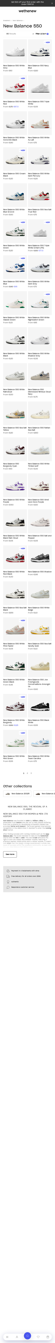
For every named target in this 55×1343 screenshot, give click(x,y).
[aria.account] (17, 1337)
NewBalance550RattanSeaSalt (39, 429)
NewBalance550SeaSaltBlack (15, 609)
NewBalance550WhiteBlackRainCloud (14, 537)
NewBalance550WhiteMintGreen (14, 757)
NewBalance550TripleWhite (38, 103)
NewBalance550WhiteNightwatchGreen (39, 319)
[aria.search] (27, 1335)
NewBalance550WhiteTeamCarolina (39, 757)
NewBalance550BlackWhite (38, 721)
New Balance (18, 20)
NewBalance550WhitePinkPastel (14, 645)
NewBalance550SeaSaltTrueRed (39, 211)
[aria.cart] (47, 1337)
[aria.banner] (52, 3)
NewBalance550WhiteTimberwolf (39, 465)
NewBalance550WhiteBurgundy (14, 721)
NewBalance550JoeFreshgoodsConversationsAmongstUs (39, 683)
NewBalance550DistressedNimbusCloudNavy (39, 392)
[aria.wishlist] (38, 1337)
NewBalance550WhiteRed (14, 103)
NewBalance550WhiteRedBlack (14, 573)
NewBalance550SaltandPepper (40, 537)
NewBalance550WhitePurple (14, 501)
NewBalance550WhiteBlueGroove (14, 211)
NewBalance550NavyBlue (38, 67)
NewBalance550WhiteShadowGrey (39, 355)
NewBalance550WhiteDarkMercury (39, 175)
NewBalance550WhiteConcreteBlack (14, 139)
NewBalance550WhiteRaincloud (14, 391)
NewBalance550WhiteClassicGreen (14, 319)
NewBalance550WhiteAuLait (39, 139)
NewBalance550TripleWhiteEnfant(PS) (38, 247)
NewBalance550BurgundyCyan (11, 465)
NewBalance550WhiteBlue (14, 283)
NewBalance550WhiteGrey (14, 67)
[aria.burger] (7, 1337)
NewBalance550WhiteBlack (14, 355)
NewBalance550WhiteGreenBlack (14, 681)
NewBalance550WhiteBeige (39, 609)
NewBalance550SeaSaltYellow (15, 429)
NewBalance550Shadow (40, 572)
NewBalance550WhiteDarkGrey (39, 283)
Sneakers (6, 20)
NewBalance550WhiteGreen (14, 247)
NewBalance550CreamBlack (14, 175)
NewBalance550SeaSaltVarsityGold (39, 645)
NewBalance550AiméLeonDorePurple (38, 501)
